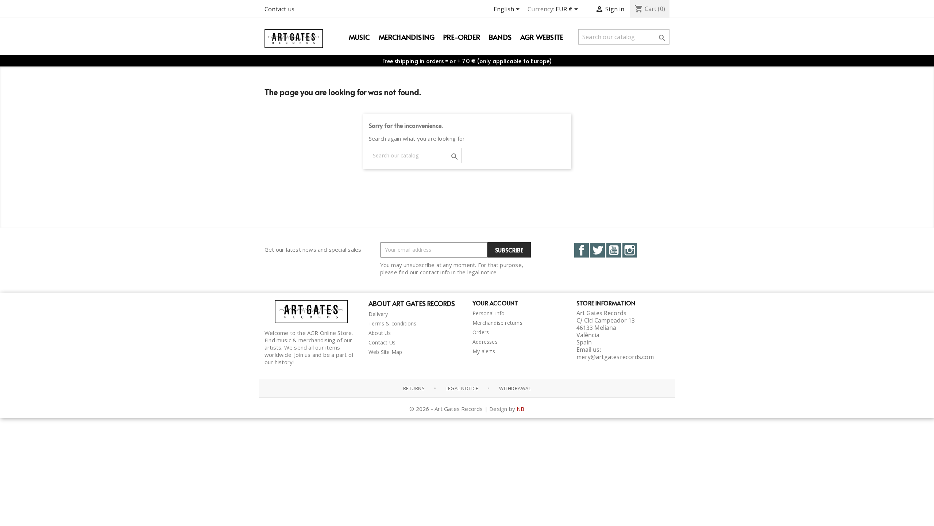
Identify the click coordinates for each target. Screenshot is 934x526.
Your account (495, 303)
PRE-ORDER (461, 37)
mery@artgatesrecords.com (615, 357)
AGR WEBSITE (541, 37)
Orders (480, 332)
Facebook (581, 250)
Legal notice (461, 388)
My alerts (483, 351)
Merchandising (407, 37)
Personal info (488, 313)
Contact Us (381, 342)
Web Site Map (385, 351)
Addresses (485, 341)
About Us (379, 332)
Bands (500, 37)
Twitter (597, 250)
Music (359, 37)
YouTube (613, 250)
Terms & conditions (392, 323)
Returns (414, 388)
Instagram (629, 250)
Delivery (378, 313)
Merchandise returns (497, 322)
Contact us (279, 9)
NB (520, 408)
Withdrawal (515, 388)
